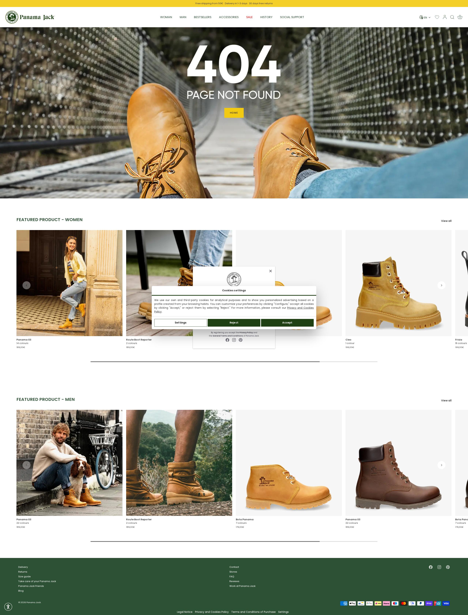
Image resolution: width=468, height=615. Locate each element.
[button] (26, 285)
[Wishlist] (437, 17)
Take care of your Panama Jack (37, 581)
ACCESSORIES (229, 17)
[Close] (271, 271)
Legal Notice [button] (185, 612)
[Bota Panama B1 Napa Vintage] (289, 283)
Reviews (234, 581)
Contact (234, 567)
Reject (234, 322)
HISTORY (266, 17)
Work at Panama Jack (242, 586)
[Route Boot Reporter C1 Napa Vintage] (179, 463)
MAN (183, 17)
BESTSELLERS (202, 17)
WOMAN (166, 17)
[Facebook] (227, 340)
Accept (287, 322)
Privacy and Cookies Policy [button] (212, 612)
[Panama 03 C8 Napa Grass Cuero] (399, 463)
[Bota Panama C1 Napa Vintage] (289, 463)
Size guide (24, 576)
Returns (22, 571)
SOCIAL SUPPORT (292, 17)
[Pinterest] (240, 340)
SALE (249, 17)
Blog (21, 591)
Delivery (23, 567)
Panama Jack (34, 602)
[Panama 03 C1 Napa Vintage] (69, 463)
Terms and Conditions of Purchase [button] (253, 612)
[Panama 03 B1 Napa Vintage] (69, 283)
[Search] (452, 17)
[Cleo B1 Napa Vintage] (399, 283)
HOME (234, 112)
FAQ (231, 576)
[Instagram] (234, 340)
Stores (233, 571)
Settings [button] (283, 612)
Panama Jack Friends (31, 586)
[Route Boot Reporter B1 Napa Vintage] (179, 283)
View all (446, 221)
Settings (180, 322)
